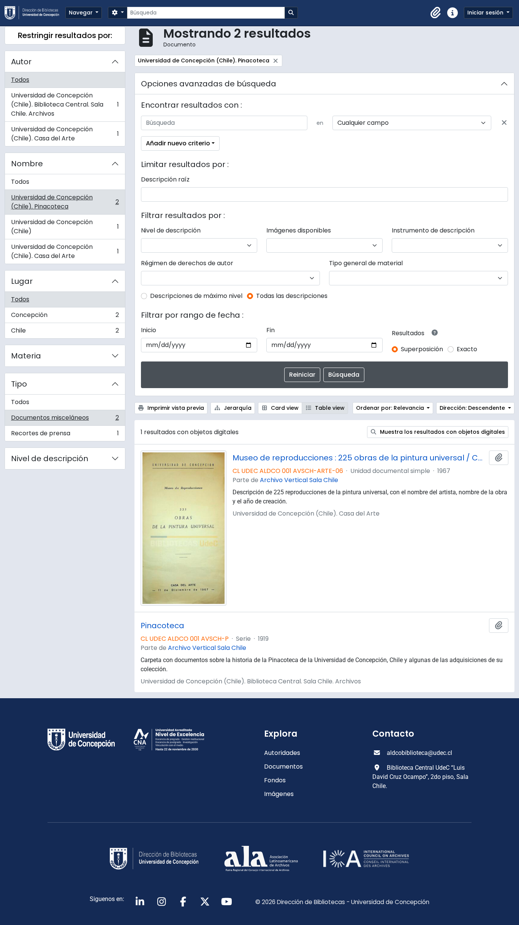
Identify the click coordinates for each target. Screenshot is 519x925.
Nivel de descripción (49, 458)
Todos (20, 79)
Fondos (275, 780)
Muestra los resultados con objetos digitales (441, 432)
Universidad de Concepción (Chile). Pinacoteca (65, 202)
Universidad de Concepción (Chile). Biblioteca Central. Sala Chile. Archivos (65, 104)
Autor (21, 61)
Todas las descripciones (292, 295)
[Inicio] (35, 12)
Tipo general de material (366, 263)
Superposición (422, 349)
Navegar (81, 12)
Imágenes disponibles (298, 230)
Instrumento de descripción (433, 230)
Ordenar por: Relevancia (391, 408)
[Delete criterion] (504, 122)
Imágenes (279, 794)
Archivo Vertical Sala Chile (299, 480)
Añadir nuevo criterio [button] (178, 143)
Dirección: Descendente (473, 408)
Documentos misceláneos (65, 419)
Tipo (19, 384)
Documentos (283, 766)
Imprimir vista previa (175, 408)
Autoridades (282, 752)
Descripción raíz (165, 179)
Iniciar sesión (486, 12)
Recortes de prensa (65, 435)
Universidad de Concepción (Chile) (65, 227)
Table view (329, 408)
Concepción (65, 316)
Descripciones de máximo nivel (196, 295)
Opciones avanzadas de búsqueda (208, 83)
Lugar (22, 281)
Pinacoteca (162, 625)
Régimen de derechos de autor (187, 263)
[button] (435, 13)
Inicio (148, 330)
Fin (270, 330)
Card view (284, 408)
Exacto (467, 349)
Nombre (27, 163)
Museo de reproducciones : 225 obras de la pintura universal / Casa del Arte (359, 457)
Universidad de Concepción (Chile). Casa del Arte (65, 134)
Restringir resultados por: (65, 35)
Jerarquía (237, 408)
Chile (65, 332)
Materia (26, 355)
